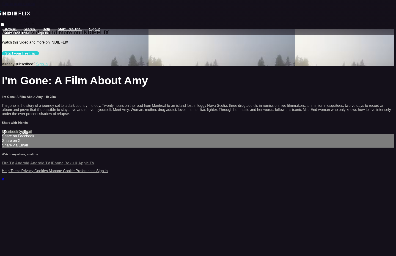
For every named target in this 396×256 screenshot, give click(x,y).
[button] (2, 24)
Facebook (10, 132)
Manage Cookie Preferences (72, 171)
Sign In (42, 33)
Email (27, 132)
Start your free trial (20, 53)
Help (46, 29)
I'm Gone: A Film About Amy (23, 97)
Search (30, 29)
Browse (10, 29)
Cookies (41, 171)
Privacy (27, 171)
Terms (16, 171)
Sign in (94, 29)
